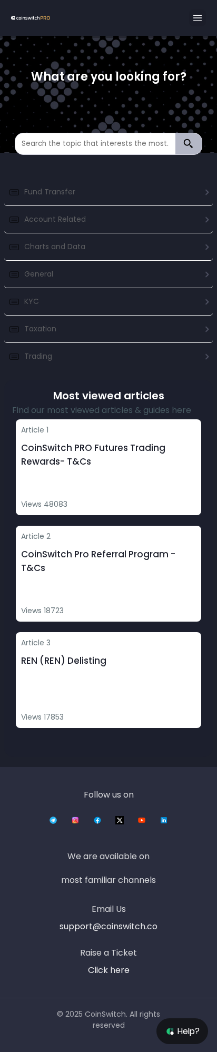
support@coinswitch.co (108, 926)
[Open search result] (188, 143)
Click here (109, 970)
